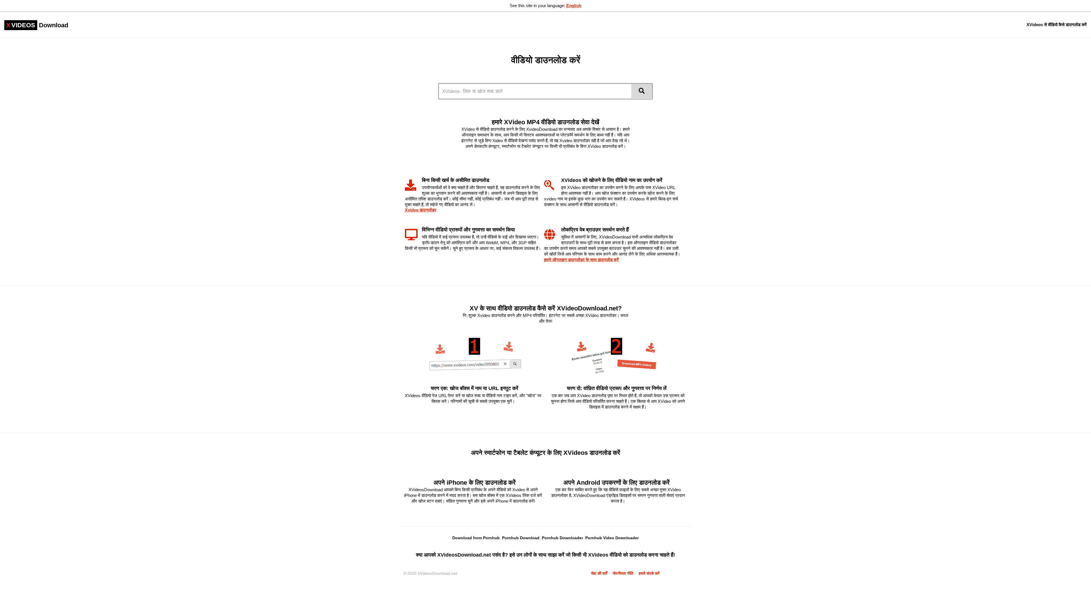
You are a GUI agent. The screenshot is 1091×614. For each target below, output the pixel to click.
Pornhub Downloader (562, 538)
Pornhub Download (521, 538)
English (573, 5)
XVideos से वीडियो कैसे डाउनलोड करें (1057, 24)
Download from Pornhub (476, 538)
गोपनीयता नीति (623, 573)
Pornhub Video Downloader (612, 538)
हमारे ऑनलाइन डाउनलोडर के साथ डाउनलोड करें (581, 259)
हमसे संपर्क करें (649, 573)
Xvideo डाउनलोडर (420, 210)
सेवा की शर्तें (599, 573)
